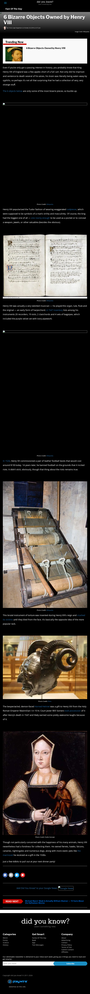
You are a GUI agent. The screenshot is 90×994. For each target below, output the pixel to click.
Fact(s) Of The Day (39, 938)
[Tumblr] (82, 3)
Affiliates (64, 952)
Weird (5, 938)
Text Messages (38, 945)
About (63, 938)
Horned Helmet (42, 706)
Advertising (65, 940)
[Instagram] (77, 3)
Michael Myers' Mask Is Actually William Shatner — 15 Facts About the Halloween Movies (54, 902)
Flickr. (50, 701)
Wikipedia (86, 31)
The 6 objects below (12, 91)
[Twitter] (73, 3)
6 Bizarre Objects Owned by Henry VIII (45, 48)
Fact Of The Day (13, 8)
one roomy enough (40, 217)
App (33, 942)
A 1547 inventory (54, 310)
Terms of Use (66, 947)
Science (6, 942)
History (5, 945)
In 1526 (6, 460)
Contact (64, 942)
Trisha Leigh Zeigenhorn (15, 28)
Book (34, 940)
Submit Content (67, 949)
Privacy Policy (66, 945)
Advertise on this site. (17, 987)
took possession (73, 710)
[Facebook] (69, 3)
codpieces (72, 209)
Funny (5, 940)
